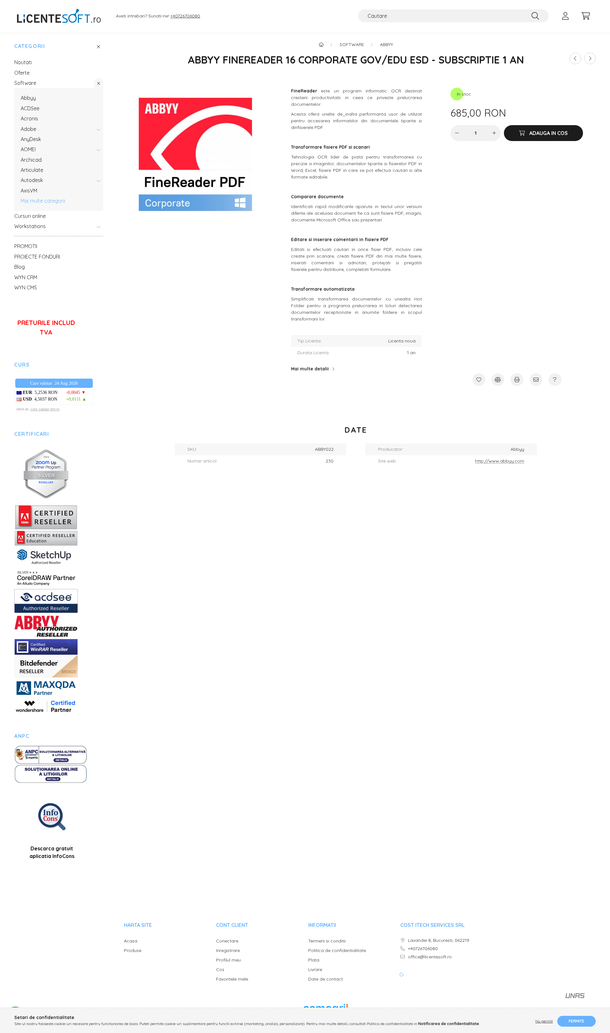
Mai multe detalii (310, 369)
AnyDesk (31, 139)
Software (25, 83)
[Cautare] (535, 16)
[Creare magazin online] (575, 998)
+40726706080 (185, 16)
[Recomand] (536, 379)
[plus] (494, 133)
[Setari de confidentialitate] (401, 974)
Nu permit (544, 1021)
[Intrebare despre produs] (555, 379)
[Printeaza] (517, 379)
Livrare (315, 969)
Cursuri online (30, 216)
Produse (132, 950)
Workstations (30, 226)
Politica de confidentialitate (337, 950)
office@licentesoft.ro (430, 957)
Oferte (22, 73)
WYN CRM (25, 277)
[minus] (457, 133)
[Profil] (565, 16)
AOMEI (28, 149)
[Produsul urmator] (590, 58)
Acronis (29, 118)
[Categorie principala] (321, 44)
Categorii (29, 46)
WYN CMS (25, 287)
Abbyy (28, 98)
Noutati (23, 62)
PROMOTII (25, 246)
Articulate (32, 170)
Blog (19, 267)
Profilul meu (228, 960)
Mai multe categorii (43, 201)
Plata (313, 960)
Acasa (130, 941)
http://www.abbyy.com (499, 461)
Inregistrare (228, 950)
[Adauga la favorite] (478, 379)
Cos (220, 969)
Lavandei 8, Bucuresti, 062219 (438, 940)
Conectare (227, 941)
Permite (576, 1021)
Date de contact (325, 979)
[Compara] (497, 379)
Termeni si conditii (327, 941)
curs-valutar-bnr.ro (44, 409)
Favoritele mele (232, 979)
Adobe (28, 129)
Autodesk (32, 180)
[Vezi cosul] (585, 16)
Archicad (31, 160)
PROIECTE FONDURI (37, 256)
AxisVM (29, 190)
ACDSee (30, 108)
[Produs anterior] (575, 58)
